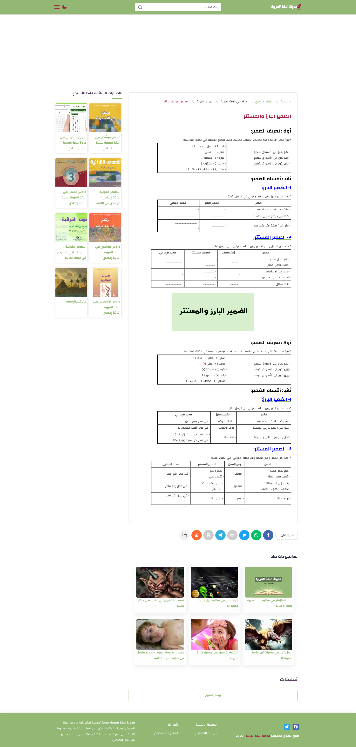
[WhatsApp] (257, 537)
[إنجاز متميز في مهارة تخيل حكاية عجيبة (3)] (214, 582)
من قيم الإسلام (76, 301)
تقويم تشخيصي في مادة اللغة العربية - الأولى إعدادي (73, 142)
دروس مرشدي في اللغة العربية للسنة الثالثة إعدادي (107, 142)
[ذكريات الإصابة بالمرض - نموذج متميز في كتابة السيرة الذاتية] (160, 634)
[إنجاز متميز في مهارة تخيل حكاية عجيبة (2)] (268, 634)
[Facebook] (269, 537)
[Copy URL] (185, 537)
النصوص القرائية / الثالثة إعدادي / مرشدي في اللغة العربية (108, 197)
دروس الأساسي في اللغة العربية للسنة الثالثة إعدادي (106, 307)
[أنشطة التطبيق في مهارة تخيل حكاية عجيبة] (160, 582)
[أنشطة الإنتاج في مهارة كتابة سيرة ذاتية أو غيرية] (268, 582)
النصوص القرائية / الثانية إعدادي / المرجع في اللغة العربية (71, 252)
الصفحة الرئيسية (206, 724)
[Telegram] (221, 537)
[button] (64, 7)
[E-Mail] (233, 537)
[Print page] (209, 537)
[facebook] (296, 727)
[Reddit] (197, 537)
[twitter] (287, 727)
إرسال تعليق (213, 695)
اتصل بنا (173, 724)
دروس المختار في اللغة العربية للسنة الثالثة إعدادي (73, 197)
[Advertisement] (178, 57)
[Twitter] (245, 537)
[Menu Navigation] (57, 7)
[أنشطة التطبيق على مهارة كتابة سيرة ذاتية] (214, 634)
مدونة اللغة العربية (258, 736)
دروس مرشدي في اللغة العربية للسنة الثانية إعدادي (107, 252)
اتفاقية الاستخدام (166, 733)
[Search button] (140, 7)
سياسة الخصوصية (205, 733)
